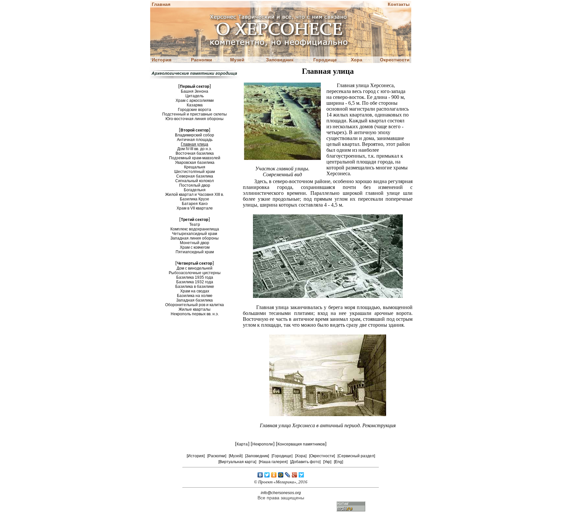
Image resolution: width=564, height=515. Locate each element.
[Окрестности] (322, 456)
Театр (194, 224)
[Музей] (236, 456)
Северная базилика (194, 176)
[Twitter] (267, 475)
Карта (242, 444)
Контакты (399, 4)
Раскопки (201, 59)
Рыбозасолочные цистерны (195, 273)
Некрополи (262, 444)
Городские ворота (194, 109)
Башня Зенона (194, 91)
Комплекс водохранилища (194, 229)
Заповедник (279, 59)
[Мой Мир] (280, 475)
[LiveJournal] (287, 475)
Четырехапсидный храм (194, 233)
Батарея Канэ (195, 203)
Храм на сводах (194, 291)
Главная (161, 4)
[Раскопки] (216, 456)
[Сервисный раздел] (356, 456)
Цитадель (194, 96)
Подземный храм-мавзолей (194, 158)
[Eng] (338, 462)
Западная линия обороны (194, 238)
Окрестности (395, 59)
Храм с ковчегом (195, 247)
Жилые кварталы (195, 309)
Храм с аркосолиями (195, 100)
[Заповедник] (257, 456)
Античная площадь (194, 139)
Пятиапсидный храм (195, 252)
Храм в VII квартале (195, 208)
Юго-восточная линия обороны (194, 119)
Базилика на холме (194, 295)
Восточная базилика (195, 153)
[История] (196, 456)
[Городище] (282, 456)
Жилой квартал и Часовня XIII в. (194, 194)
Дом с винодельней (194, 268)
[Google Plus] (294, 475)
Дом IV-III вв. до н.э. (194, 149)
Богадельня (195, 190)
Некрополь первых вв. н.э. (195, 314)
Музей (237, 59)
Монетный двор (194, 243)
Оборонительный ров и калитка (194, 305)
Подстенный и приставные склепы (194, 114)
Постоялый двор (194, 185)
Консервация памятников (301, 444)
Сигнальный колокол (194, 181)
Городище (325, 59)
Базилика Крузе (194, 199)
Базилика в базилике (194, 286)
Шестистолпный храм (194, 171)
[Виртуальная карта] (237, 462)
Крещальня (194, 167)
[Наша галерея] (273, 462)
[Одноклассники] (274, 475)
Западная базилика (194, 300)
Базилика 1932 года (194, 282)
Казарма (195, 105)
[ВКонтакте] (260, 475)
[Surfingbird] (301, 475)
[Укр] (327, 462)
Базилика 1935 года (194, 277)
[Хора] (300, 456)
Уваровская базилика (194, 162)
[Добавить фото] (305, 462)
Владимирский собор (194, 135)
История (161, 59)
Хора (356, 59)
